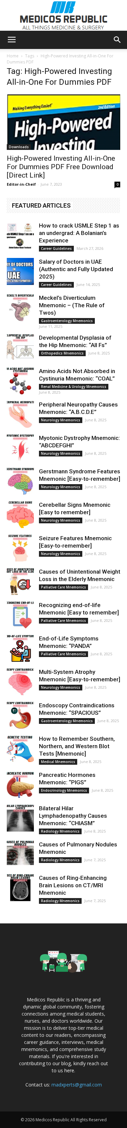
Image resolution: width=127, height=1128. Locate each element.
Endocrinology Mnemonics (64, 790)
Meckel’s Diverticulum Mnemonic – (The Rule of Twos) (72, 305)
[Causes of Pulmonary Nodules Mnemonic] (20, 854)
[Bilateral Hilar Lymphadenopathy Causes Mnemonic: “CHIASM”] (20, 818)
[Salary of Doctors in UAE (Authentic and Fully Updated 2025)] (20, 271)
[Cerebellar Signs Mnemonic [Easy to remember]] (20, 514)
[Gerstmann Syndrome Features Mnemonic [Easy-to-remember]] (20, 481)
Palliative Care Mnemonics (63, 587)
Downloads (19, 147)
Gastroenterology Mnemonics (67, 320)
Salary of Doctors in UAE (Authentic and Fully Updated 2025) (76, 269)
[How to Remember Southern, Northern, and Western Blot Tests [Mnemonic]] (20, 748)
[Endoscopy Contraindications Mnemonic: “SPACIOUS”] (20, 715)
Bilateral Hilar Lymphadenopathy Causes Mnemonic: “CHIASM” (73, 816)
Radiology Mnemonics (60, 831)
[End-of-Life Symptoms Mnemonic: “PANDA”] (20, 648)
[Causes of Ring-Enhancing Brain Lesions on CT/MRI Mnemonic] (20, 887)
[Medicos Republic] (64, 15)
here (69, 1070)
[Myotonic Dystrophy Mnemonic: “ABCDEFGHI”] (20, 447)
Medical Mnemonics (58, 761)
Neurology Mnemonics (60, 420)
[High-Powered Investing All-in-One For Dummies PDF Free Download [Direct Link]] (63, 122)
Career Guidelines (56, 248)
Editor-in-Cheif (21, 184)
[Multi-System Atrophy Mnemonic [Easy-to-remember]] (20, 681)
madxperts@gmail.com (76, 1084)
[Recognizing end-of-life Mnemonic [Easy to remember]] (20, 614)
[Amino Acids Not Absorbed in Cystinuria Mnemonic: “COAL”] (20, 380)
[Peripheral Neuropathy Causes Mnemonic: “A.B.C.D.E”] (20, 414)
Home (13, 56)
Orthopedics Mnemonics (62, 353)
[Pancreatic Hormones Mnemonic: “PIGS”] (20, 784)
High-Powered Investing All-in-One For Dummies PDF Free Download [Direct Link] (61, 166)
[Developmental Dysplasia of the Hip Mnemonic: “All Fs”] (20, 347)
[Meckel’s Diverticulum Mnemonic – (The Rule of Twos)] (20, 307)
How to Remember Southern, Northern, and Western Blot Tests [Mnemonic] (77, 746)
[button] (117, 40)
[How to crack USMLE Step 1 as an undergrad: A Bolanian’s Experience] (20, 235)
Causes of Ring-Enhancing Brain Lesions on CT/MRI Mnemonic (73, 885)
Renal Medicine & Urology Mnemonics (73, 386)
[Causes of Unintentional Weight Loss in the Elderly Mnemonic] (20, 581)
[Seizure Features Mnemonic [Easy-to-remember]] (20, 547)
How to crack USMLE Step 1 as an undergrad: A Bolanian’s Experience (79, 233)
